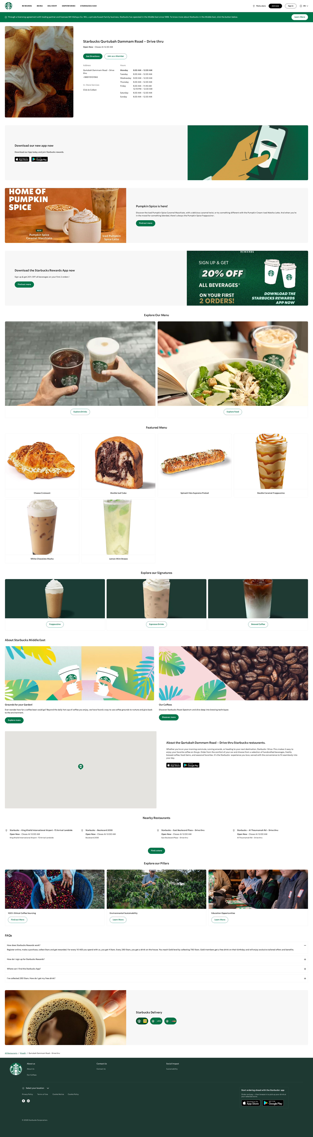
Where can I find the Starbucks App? (24, 969)
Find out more (145, 223)
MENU (40, 6)
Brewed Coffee (258, 624)
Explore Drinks (80, 412)
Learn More (299, 17)
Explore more (14, 720)
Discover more (169, 717)
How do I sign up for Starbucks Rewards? (26, 959)
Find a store (156, 851)
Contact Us (101, 1069)
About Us (30, 1069)
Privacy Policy (27, 1094)
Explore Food (233, 412)
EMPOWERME (69, 6)
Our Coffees (32, 1075)
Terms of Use (42, 1094)
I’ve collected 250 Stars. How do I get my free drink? (31, 978)
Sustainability (172, 1069)
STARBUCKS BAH (88, 6)
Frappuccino (55, 624)
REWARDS (27, 6)
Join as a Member (115, 56)
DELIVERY (52, 6)
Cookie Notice (58, 1094)
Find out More (17, 920)
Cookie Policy (73, 1094)
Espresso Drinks (156, 624)
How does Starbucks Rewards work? (23, 945)
